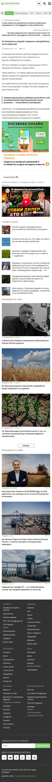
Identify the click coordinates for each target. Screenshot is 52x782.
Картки (6, 677)
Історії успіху (8, 667)
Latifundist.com (35, 686)
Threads (6, 727)
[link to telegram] (4, 757)
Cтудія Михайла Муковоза (25, 776)
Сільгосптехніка (33, 622)
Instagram (7, 717)
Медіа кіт (7, 690)
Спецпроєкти (8, 659)
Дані (29, 648)
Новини (17, 337)
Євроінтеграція (21, 13)
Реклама (7, 686)
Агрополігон (8, 614)
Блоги (11, 536)
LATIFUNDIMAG (34, 712)
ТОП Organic (8, 624)
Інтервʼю (13, 488)
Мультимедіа (34, 666)
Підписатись (42, 746)
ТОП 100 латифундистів (13, 621)
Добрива (30, 640)
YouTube (6, 709)
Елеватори (31, 626)
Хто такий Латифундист (37, 693)
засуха (40, 182)
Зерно (38, 13)
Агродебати (8, 674)
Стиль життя (8, 670)
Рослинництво (9, 631)
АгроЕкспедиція (9, 617)
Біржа (30, 709)
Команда (30, 706)
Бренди (30, 663)
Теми (5, 627)
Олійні (46, 13)
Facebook (7, 706)
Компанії (31, 659)
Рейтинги (7, 663)
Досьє (29, 656)
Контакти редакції (34, 703)
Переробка (31, 636)
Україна (9, 13)
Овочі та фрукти (34, 633)
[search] (44, 3)
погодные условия (27, 182)
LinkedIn (6, 720)
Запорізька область (10, 182)
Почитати (8, 648)
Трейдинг (7, 638)
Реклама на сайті (10, 693)
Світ (32, 13)
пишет (25, 68)
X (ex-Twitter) (8, 724)
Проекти (7, 604)
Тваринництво (9, 635)
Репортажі (7, 681)
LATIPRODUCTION (35, 715)
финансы (5, 185)
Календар (31, 652)
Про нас (30, 690)
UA (39, 3)
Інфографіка (32, 670)
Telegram (7, 713)
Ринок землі (8, 642)
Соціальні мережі (12, 702)
